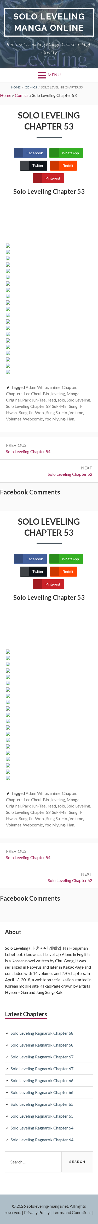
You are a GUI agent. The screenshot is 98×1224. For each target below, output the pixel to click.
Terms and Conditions (72, 1212)
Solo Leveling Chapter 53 (28, 406)
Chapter (69, 387)
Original (13, 399)
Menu (54, 74)
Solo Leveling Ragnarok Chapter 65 (42, 1104)
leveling (58, 393)
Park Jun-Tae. (34, 399)
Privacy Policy (37, 1212)
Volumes (13, 418)
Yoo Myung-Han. (59, 418)
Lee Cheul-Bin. (37, 393)
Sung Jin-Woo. (32, 412)
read (52, 399)
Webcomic (33, 418)
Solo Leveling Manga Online (49, 22)
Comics (21, 95)
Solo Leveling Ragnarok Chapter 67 (42, 1056)
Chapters (14, 393)
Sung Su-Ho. (57, 412)
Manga (73, 393)
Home (5, 95)
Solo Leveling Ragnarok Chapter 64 (42, 1127)
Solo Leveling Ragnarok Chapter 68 (42, 1032)
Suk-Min (59, 406)
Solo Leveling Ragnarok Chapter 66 (42, 1080)
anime (55, 387)
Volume (76, 412)
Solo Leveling (78, 399)
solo (61, 399)
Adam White (37, 387)
